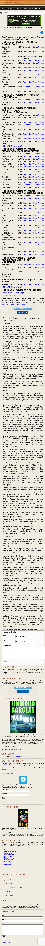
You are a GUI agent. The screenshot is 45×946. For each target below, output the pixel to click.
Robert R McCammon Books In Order (22, 27)
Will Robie (9, 895)
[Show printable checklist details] (42, 32)
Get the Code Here (10, 674)
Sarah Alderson (9, 863)
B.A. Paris (7, 850)
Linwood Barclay (35, 739)
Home (3, 8)
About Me (26, 788)
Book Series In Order (9, 629)
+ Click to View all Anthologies (14, 293)
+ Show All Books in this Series (14, 146)
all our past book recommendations (26, 683)
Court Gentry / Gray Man (14, 887)
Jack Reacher (10, 880)
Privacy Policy (6, 943)
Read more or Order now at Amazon (12, 749)
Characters (18, 8)
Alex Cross (9, 883)
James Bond (10, 891)
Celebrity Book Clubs (21, 756)
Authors (10, 8)
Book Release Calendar (32, 8)
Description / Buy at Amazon (33, 47)
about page (25, 907)
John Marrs (8, 853)
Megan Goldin (9, 858)
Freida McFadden (10, 851)
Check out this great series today (34, 835)
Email (5, 641)
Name (5, 636)
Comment (7, 646)
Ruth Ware (7, 861)
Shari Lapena (8, 864)
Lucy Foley (8, 856)
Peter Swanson (9, 859)
